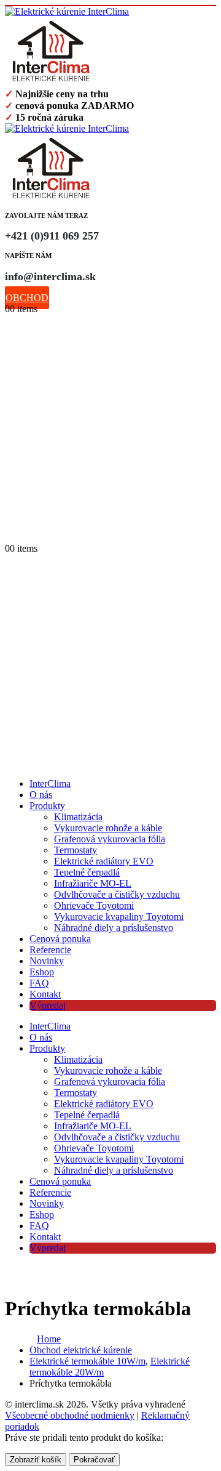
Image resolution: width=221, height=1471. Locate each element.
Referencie (50, 950)
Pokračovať (94, 1459)
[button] (11, 536)
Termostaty (75, 850)
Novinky (46, 961)
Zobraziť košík (35, 1459)
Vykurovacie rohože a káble (108, 828)
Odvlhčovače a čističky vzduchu (117, 894)
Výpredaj (47, 1005)
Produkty (47, 805)
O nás (40, 794)
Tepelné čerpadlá (87, 872)
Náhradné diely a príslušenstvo (113, 927)
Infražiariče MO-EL (92, 883)
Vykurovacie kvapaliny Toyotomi (119, 916)
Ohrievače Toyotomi (94, 905)
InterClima (50, 783)
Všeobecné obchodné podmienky (69, 1415)
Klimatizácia (78, 817)
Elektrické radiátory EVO (103, 861)
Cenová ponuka (60, 938)
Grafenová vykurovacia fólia (109, 839)
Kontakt (45, 994)
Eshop (41, 972)
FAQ (39, 983)
